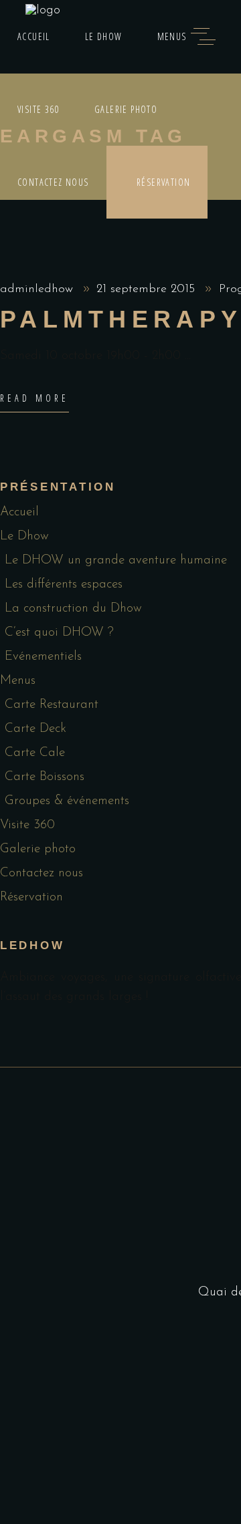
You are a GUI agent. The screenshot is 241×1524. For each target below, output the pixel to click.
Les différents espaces (64, 584)
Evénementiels (43, 656)
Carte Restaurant (51, 704)
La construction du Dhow (73, 608)
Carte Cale (35, 753)
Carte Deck (35, 729)
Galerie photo (38, 849)
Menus (17, 680)
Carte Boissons (44, 777)
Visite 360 (27, 825)
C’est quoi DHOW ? (59, 632)
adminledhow (38, 289)
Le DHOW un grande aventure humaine (116, 560)
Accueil (19, 512)
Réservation (31, 897)
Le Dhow (24, 536)
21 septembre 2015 (147, 289)
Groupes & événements (67, 801)
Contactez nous (41, 873)
